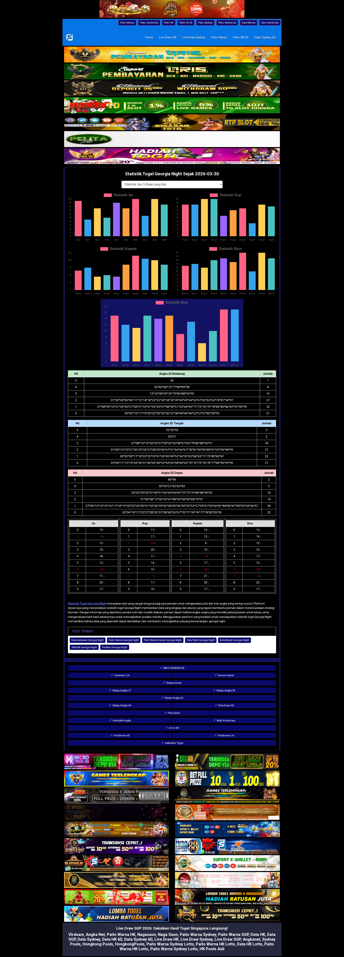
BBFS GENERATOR (173, 667)
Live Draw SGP (228, 939)
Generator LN (121, 675)
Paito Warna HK (121, 934)
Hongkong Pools (98, 944)
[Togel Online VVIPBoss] (172, 55)
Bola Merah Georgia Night (234, 640)
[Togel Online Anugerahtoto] (227, 829)
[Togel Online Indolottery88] (227, 846)
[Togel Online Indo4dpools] (116, 914)
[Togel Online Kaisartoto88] (116, 897)
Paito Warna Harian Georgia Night (163, 640)
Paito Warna (219, 37)
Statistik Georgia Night (84, 647)
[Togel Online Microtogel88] (116, 761)
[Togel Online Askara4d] (116, 829)
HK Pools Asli (212, 948)
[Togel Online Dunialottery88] (227, 812)
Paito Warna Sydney (198, 934)
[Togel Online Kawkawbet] (116, 795)
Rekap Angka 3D (225, 690)
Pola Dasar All (226, 705)
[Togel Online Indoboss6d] (227, 761)
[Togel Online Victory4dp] (116, 778)
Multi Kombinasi (225, 720)
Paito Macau (127, 22)
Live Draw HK (167, 37)
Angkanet (251, 939)
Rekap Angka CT (121, 690)
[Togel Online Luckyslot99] (227, 778)
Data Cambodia (270, 22)
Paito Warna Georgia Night (124, 640)
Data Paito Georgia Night (201, 640)
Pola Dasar (173, 712)
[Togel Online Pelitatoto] (172, 139)
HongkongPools (130, 944)
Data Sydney (89, 939)
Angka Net (95, 934)
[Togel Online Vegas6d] (116, 812)
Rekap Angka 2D (173, 697)
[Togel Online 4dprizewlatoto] (116, 880)
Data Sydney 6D (138, 939)
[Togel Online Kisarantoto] (172, 122)
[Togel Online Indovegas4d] (227, 914)
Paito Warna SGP (233, 934)
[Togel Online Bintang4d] (116, 846)
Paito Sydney (205, 22)
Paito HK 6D (186, 22)
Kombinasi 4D (121, 735)
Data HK (258, 934)
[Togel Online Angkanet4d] (227, 863)
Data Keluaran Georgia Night (87, 640)
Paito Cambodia (149, 22)
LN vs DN (173, 727)
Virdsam (76, 934)
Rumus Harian (225, 675)
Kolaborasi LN (225, 735)
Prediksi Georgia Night (114, 647)
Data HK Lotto (249, 944)
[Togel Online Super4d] (172, 88)
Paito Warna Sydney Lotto (170, 944)
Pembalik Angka (121, 720)
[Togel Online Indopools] (227, 880)
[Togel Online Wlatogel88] (116, 863)
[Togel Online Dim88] (172, 71)
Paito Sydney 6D (227, 22)
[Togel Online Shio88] (227, 897)
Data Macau (248, 22)
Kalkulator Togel (173, 742)
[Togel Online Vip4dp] (227, 795)
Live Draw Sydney (193, 37)
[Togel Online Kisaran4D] (172, 105)
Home (149, 37)
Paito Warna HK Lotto (215, 944)
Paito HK (169, 22)
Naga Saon (168, 934)
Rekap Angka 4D (121, 705)
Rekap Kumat (174, 682)
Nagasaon (146, 934)
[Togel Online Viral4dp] (172, 156)
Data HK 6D (112, 939)
